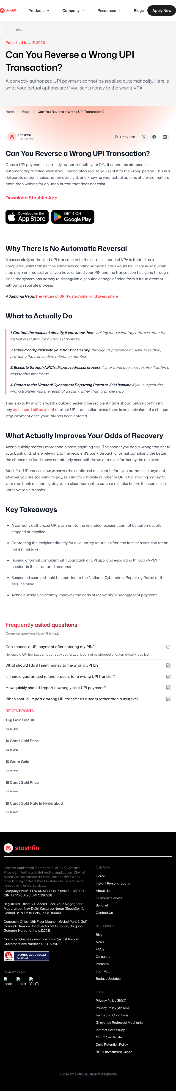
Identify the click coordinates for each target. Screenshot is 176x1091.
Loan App (103, 971)
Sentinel (102, 905)
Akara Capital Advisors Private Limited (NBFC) (39, 876)
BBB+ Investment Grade (114, 1052)
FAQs (100, 949)
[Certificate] (27, 956)
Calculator (104, 956)
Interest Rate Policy (110, 1030)
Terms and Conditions (112, 1015)
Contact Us (104, 912)
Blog (99, 934)
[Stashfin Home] (8, 10)
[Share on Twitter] (144, 137)
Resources (107, 10)
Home (10, 111)
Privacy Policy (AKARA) (113, 1008)
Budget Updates (108, 978)
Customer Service (109, 898)
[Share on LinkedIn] (165, 137)
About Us (103, 890)
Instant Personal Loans (113, 883)
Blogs (139, 10)
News (100, 942)
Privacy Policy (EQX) (111, 1000)
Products (36, 10)
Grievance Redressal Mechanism (120, 1022)
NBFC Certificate (109, 1037)
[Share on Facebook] (154, 137)
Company (71, 10)
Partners (102, 964)
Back (18, 30)
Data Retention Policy (112, 1044)
